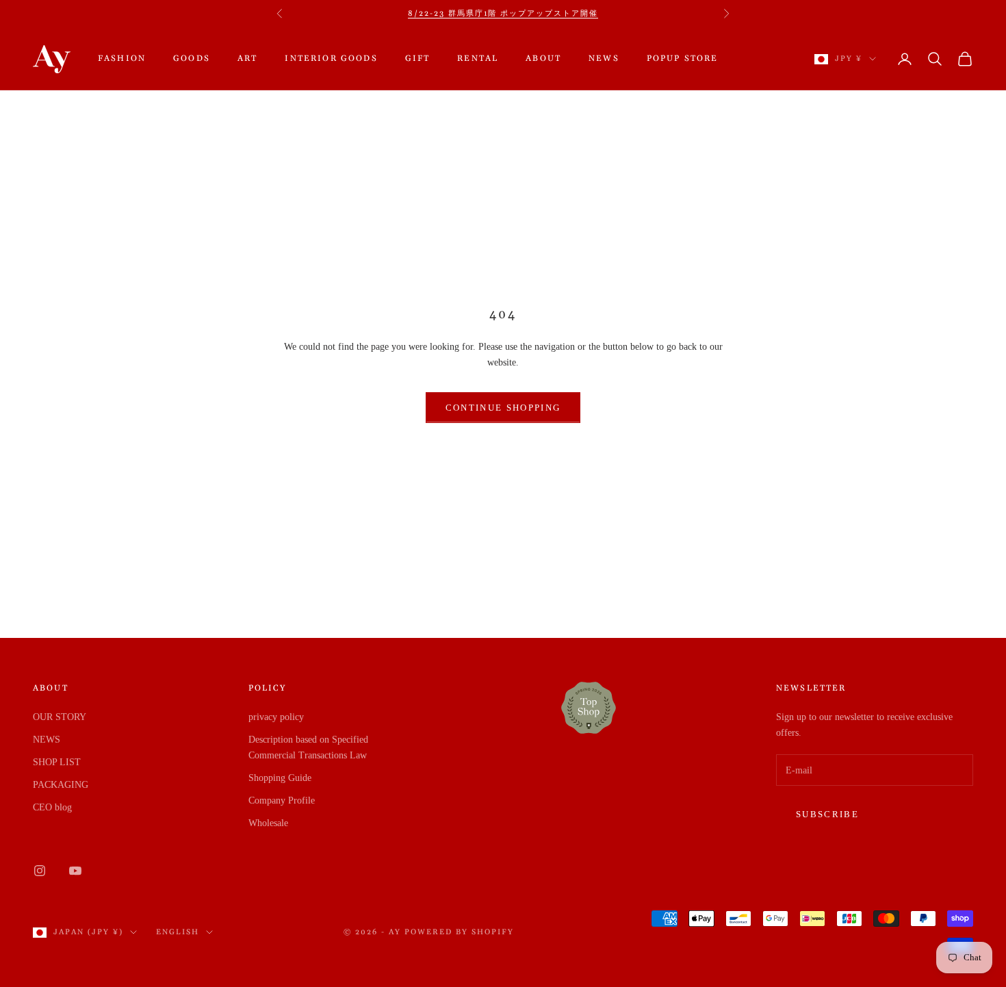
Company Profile (281, 800)
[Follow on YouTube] (75, 870)
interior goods (331, 58)
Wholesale (268, 823)
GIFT (417, 58)
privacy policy (276, 717)
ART (247, 58)
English (177, 932)
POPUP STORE (683, 58)
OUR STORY (59, 717)
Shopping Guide (279, 778)
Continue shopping (503, 407)
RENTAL (477, 58)
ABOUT (543, 58)
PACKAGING (60, 785)
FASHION (122, 58)
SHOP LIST (57, 762)
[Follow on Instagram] (40, 870)
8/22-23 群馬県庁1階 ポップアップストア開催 (503, 13)
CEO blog (52, 807)
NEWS (604, 58)
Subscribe (827, 814)
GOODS (191, 58)
